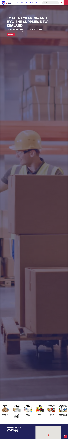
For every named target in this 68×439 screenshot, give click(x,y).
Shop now (10, 34)
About (22, 2)
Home (18, 2)
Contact (37, 2)
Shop (26, 2)
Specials (32, 2)
